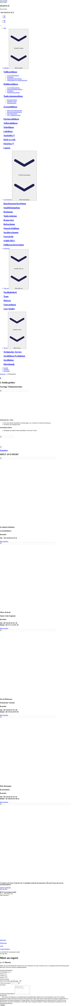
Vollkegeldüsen (10, 72)
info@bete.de (3, 898)
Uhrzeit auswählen (5, 983)
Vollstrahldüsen (4, 921)
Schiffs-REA (9, 240)
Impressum (3, 940)
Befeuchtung (9, 224)
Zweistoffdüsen (4, 924)
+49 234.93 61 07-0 (5, 897)
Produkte (2, 901)
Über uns (2, 904)
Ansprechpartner (4, 909)
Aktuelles (2, 914)
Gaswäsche (8, 236)
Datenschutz (3, 943)
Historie (7, 300)
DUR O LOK (9, 139)
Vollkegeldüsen (4, 917)
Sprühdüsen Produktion (14, 356)
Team (6, 296)
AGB (1, 946)
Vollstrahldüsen (11, 123)
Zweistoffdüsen (10, 107)
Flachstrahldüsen (11, 119)
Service (2, 906)
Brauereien (9, 220)
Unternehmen (10, 304)
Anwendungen (4, 903)
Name (2, 974)
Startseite (2, 374)
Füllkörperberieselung (14, 245)
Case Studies (9, 309)
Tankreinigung (10, 216)
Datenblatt (4, 450)
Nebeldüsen (9, 127)
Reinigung (8, 212)
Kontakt (2, 912)
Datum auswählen (5, 981)
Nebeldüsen (3, 932)
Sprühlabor (9, 360)
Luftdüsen (3, 928)
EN (4, 17)
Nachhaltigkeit (10, 292)
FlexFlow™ (9, 144)
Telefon (2, 977)
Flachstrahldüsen (4, 920)
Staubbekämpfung (12, 208)
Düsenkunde (9, 364)
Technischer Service (13, 352)
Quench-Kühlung (11, 228)
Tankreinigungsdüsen (13, 96)
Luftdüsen (8, 131)
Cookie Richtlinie (5, 949)
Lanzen (7, 148)
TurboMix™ (9, 135)
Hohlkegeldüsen (11, 84)
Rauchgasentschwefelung (15, 203)
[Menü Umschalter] (0, 25)
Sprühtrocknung (11, 232)
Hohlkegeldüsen (4, 918)
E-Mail (2, 975)
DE (4, 16)
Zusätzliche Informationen (7, 993)
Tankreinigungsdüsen (6, 926)
